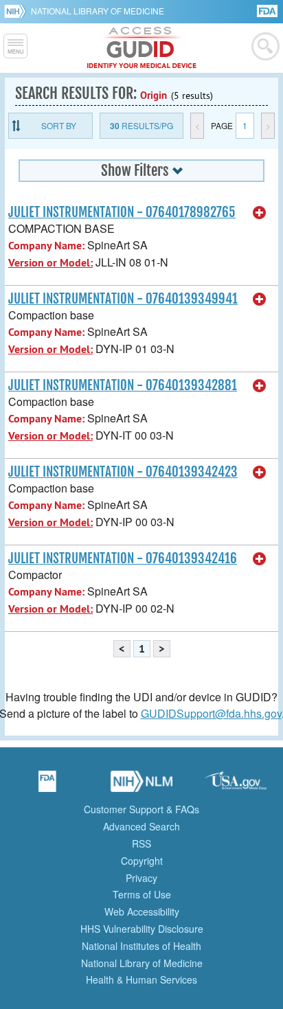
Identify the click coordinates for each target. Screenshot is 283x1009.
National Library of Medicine (97, 10)
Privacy (141, 878)
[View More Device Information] (260, 213)
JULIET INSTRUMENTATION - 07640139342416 (122, 558)
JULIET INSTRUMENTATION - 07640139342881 (122, 385)
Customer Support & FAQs (141, 809)
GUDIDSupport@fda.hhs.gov (211, 713)
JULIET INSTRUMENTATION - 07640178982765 (122, 212)
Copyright (142, 861)
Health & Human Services (141, 979)
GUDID (141, 48)
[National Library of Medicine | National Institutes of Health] (141, 786)
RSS (141, 843)
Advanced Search (141, 826)
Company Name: (46, 245)
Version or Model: (50, 263)
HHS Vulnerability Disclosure (141, 929)
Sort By (58, 125)
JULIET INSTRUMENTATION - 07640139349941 (123, 299)
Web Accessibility (141, 911)
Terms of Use (142, 894)
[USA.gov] (236, 786)
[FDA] (268, 10)
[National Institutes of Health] (17, 11)
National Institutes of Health (141, 946)
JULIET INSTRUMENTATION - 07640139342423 (123, 472)
